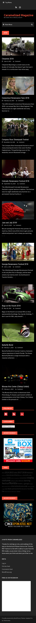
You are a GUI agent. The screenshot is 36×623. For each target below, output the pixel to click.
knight (3, 489)
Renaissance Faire (24, 489)
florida (13, 483)
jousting (32, 486)
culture (16, 481)
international (15, 486)
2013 (3, 473)
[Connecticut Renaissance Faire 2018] (18, 85)
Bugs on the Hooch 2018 (11, 306)
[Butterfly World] (18, 332)
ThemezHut (7, 620)
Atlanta (16, 475)
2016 (15, 472)
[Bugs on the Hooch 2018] (18, 293)
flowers (19, 484)
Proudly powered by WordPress (11, 618)
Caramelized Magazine (18, 15)
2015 (11, 472)
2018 (24, 472)
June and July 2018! (9, 222)
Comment (17, 61)
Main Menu (8, 24)
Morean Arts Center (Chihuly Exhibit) (15, 386)
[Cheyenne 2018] (18, 46)
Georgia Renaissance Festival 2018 (15, 264)
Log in (4, 563)
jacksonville (23, 486)
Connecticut (16, 478)
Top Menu (8, 2)
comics (12, 478)
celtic (30, 475)
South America (8, 491)
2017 (20, 472)
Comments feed (7, 569)
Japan (29, 486)
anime (3, 475)
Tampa (18, 491)
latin (6, 489)
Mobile (10, 489)
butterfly (26, 475)
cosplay (30, 477)
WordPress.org (7, 572)
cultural (13, 481)
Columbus (4, 478)
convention (23, 478)
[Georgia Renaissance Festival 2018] (18, 252)
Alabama (30, 473)
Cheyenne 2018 (8, 59)
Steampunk (13, 491)
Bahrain (21, 475)
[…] (30, 69)
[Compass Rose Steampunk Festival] (18, 127)
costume (6, 480)
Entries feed (6, 566)
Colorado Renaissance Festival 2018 (15, 181)
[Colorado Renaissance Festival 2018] (18, 169)
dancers (21, 481)
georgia (26, 484)
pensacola (15, 489)
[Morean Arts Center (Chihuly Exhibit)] (18, 374)
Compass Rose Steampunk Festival (15, 139)
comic (9, 478)
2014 (7, 472)
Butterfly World (7, 345)
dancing (27, 480)
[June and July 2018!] (18, 210)
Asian (12, 475)
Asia (8, 475)
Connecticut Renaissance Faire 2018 (15, 98)
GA (23, 483)
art (5, 475)
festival (5, 483)
